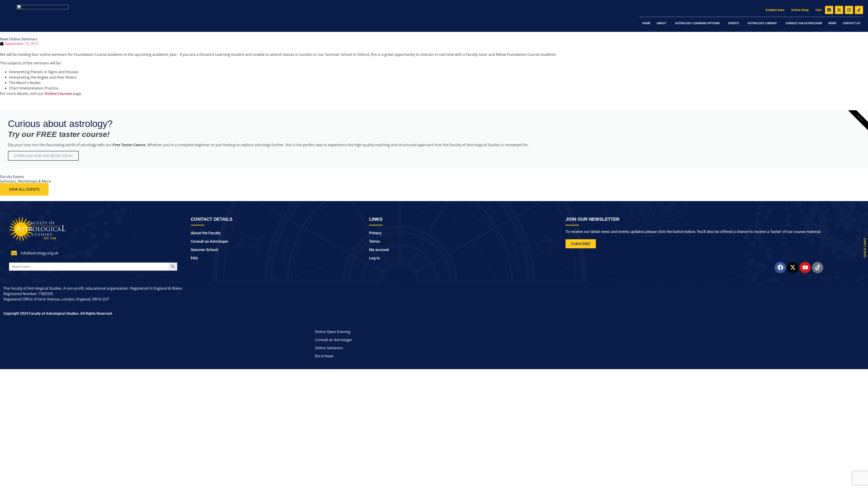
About (661, 23)
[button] (662, 23)
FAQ (194, 258)
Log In (374, 258)
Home (646, 23)
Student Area (774, 10)
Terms (374, 241)
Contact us (851, 23)
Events (733, 23)
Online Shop (800, 10)
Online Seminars (329, 347)
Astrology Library (762, 23)
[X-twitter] (839, 10)
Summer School (204, 249)
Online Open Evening (332, 331)
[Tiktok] (817, 267)
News (832, 23)
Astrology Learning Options (697, 23)
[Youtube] (805, 267)
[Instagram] (849, 10)
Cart (819, 10)
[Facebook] (829, 10)
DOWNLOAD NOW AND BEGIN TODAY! (43, 155)
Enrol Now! (324, 356)
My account (379, 249)
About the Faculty (206, 233)
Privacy (375, 233)
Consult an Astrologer (803, 23)
